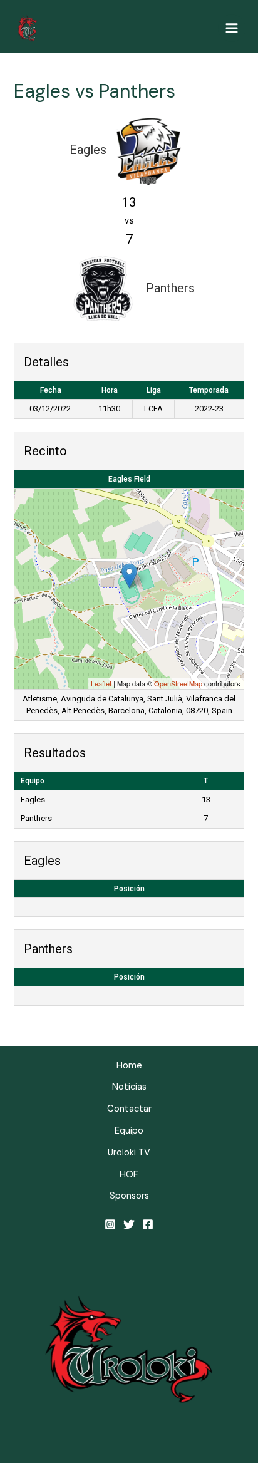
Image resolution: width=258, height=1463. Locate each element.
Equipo (129, 1131)
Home (129, 1066)
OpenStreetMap (178, 683)
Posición (129, 888)
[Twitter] (129, 1224)
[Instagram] (110, 1224)
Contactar (129, 1109)
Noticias (129, 1087)
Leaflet (101, 683)
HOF (129, 1175)
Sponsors (129, 1196)
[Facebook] (147, 1224)
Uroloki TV (129, 1153)
